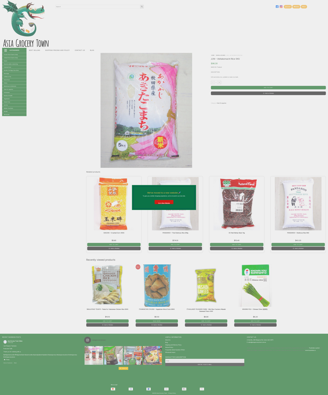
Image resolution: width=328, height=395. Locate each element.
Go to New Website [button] (164, 203)
